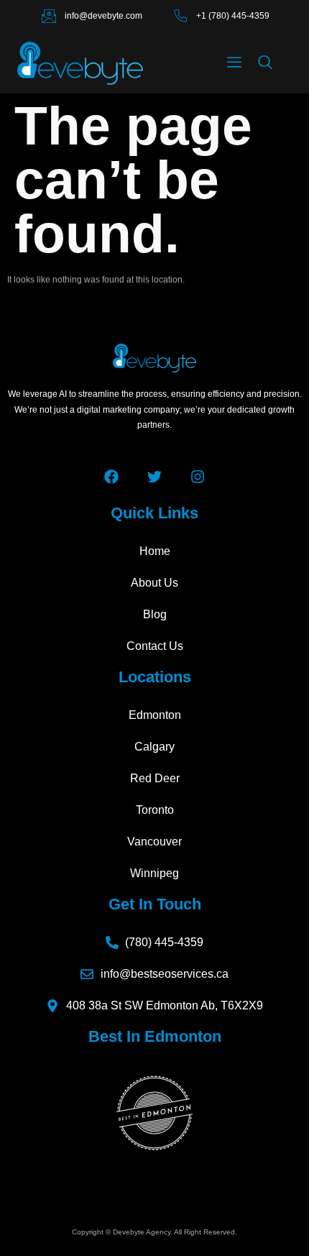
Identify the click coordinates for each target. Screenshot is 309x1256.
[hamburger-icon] (234, 63)
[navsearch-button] (265, 63)
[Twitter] (154, 476)
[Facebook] (111, 476)
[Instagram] (197, 476)
